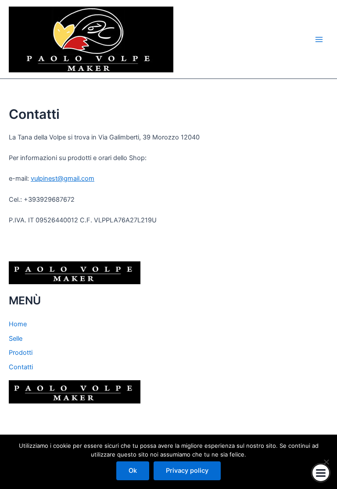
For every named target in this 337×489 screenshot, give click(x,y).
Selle (15, 339)
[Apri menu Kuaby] (320, 472)
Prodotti (20, 353)
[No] (326, 461)
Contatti (21, 367)
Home (18, 324)
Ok (133, 471)
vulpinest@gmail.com (62, 178)
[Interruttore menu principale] (319, 39)
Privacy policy (187, 471)
